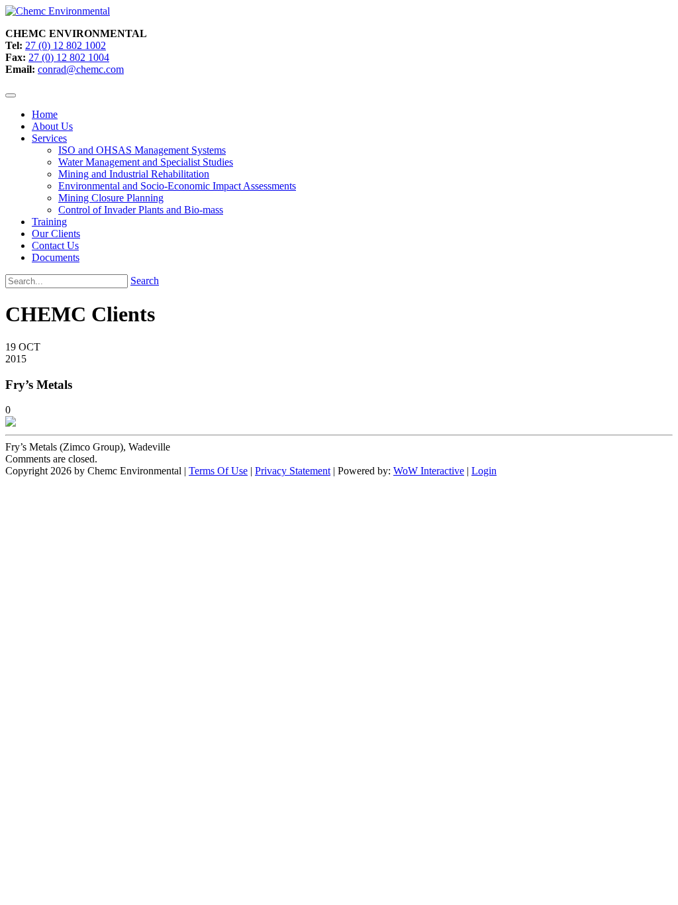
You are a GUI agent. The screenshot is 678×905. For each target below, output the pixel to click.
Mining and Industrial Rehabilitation (133, 174)
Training (49, 221)
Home (45, 114)
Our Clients (56, 233)
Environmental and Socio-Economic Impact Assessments (177, 185)
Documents (55, 257)
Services (49, 138)
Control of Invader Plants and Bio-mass (140, 209)
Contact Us (55, 245)
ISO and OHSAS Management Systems (142, 150)
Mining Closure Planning (111, 197)
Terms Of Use (218, 470)
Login (484, 470)
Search (144, 280)
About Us (52, 126)
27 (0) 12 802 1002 (65, 45)
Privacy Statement (292, 470)
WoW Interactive (428, 470)
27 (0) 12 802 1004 (68, 57)
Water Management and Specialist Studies (145, 162)
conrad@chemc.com (81, 69)
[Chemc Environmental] (57, 11)
